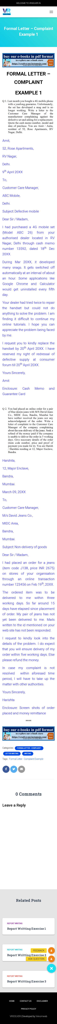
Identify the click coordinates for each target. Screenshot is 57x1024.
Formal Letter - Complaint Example (26, 759)
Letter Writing (11, 753)
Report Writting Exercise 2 (26, 955)
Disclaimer (42, 1001)
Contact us (26, 1001)
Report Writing (14, 923)
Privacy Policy (28, 1009)
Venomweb (41, 1016)
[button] (51, 968)
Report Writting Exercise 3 (26, 981)
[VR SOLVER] (7, 12)
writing (27, 753)
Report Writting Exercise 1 (26, 929)
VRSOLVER (15, 1016)
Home (12, 1001)
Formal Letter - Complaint (29, 748)
